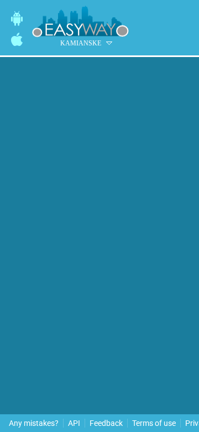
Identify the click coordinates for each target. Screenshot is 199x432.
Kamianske (80, 43)
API (74, 423)
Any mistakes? (34, 423)
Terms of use (154, 423)
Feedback (106, 423)
